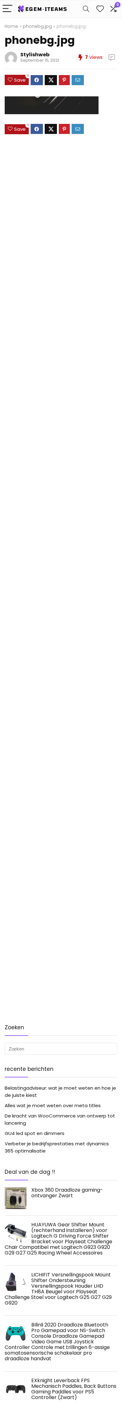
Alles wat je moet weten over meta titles (53, 1105)
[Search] (86, 9)
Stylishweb (34, 54)
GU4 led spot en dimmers (34, 1133)
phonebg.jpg (37, 26)
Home (11, 26)
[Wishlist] (100, 9)
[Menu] (7, 9)
